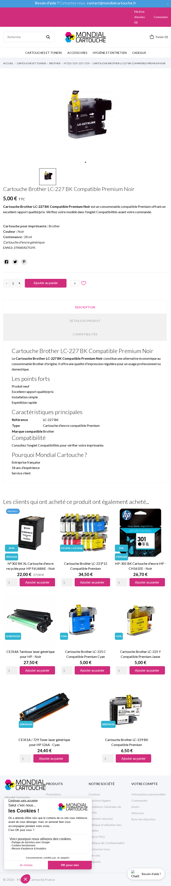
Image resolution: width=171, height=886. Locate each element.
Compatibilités (85, 334)
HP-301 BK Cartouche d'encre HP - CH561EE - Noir (140, 565)
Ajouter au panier (46, 283)
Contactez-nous (99, 849)
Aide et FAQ (97, 836)
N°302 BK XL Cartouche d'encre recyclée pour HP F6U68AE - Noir (30, 565)
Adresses (137, 813)
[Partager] (6, 261)
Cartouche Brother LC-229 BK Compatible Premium (126, 742)
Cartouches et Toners (43, 52)
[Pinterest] (24, 261)
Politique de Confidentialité (106, 843)
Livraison (94, 794)
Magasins (95, 861)
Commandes (139, 800)
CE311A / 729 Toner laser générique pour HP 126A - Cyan (44, 742)
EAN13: (8, 247)
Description (85, 307)
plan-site (94, 855)
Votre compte (144, 784)
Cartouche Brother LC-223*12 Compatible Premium (85, 565)
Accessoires (77, 52)
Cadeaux (139, 52)
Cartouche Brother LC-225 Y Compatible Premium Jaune (140, 654)
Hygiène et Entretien (110, 52)
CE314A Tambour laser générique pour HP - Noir (30, 654)
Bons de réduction (143, 819)
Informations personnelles (148, 794)
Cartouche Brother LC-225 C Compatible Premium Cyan (85, 654)
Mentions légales (100, 800)
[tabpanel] (85, 120)
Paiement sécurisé (101, 818)
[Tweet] (15, 261)
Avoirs (135, 806)
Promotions (53, 794)
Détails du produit (85, 320)
